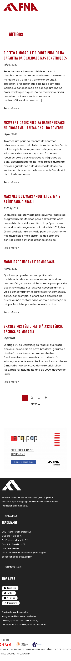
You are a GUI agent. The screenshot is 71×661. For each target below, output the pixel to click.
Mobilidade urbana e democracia (29, 262)
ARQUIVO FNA (23, 653)
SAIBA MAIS (11, 516)
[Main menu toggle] (64, 7)
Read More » (11, 108)
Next (35, 404)
